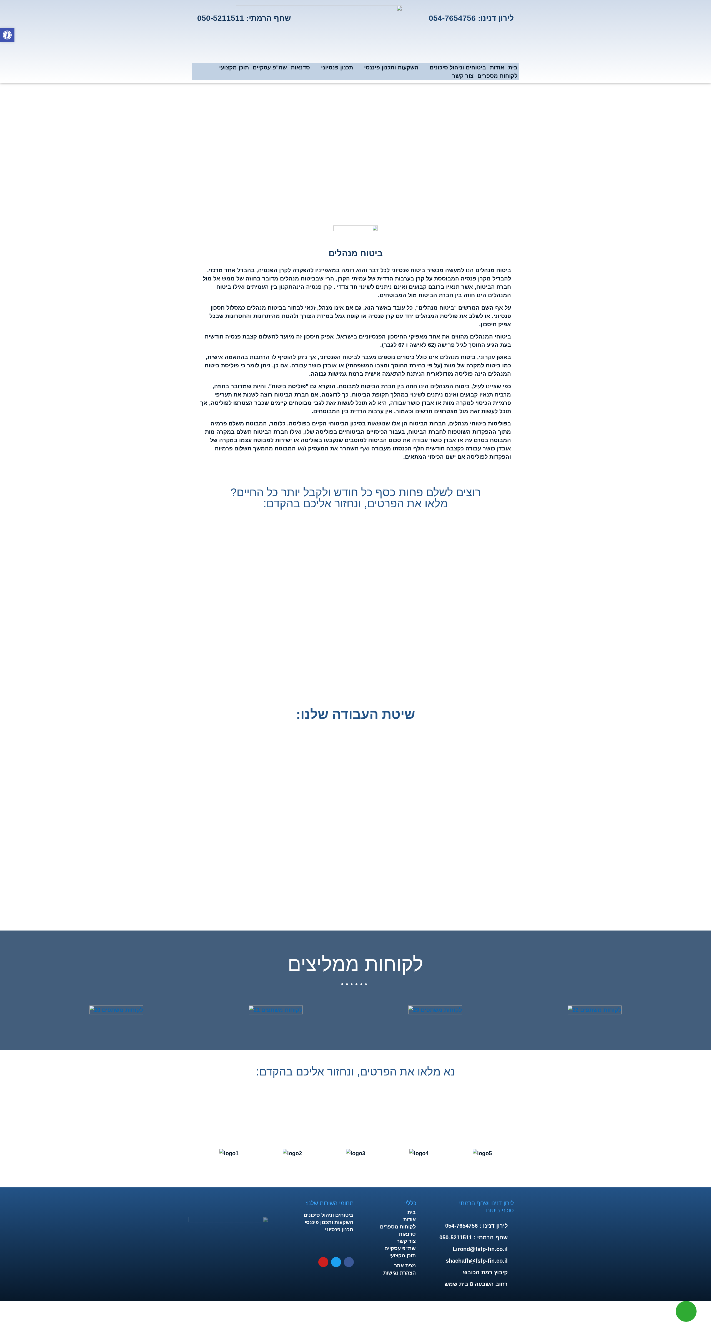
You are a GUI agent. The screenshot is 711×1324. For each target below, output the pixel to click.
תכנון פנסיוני (337, 67)
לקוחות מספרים (497, 76)
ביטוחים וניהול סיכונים (458, 67)
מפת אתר (405, 1265)
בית (512, 67)
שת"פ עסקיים (270, 67)
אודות (497, 67)
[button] (2, 1009)
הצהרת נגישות (399, 1273)
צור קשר (463, 76)
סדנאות (300, 67)
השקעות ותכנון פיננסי (391, 67)
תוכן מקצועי (234, 67)
